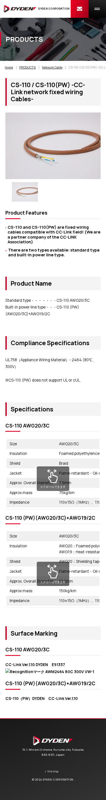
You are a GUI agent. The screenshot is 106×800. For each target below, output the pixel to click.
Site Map (53, 771)
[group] (25, 192)
